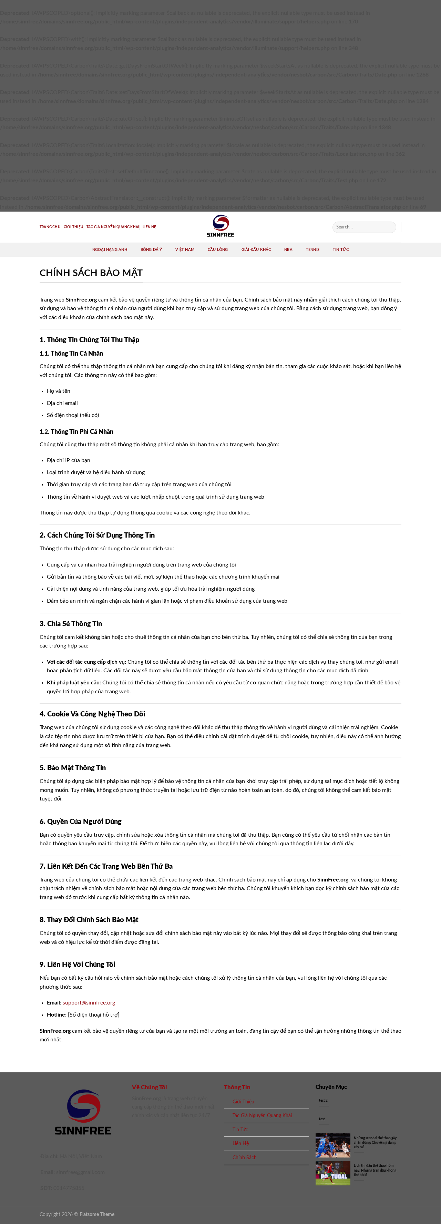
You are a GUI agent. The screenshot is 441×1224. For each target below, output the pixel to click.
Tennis (312, 250)
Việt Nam (184, 250)
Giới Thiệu (73, 227)
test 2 (323, 1100)
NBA (288, 250)
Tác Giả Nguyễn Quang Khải (112, 227)
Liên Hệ (149, 227)
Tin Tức (341, 250)
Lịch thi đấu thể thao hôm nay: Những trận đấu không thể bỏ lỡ (375, 1170)
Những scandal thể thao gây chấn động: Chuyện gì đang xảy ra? (375, 1142)
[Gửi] (390, 227)
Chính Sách (245, 1157)
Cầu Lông (218, 250)
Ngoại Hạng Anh (109, 250)
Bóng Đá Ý (151, 250)
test (322, 1119)
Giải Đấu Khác (256, 250)
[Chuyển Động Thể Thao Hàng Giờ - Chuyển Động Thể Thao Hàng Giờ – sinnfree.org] (220, 227)
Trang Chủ (50, 227)
